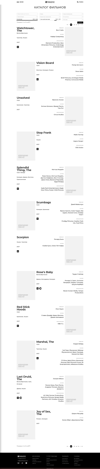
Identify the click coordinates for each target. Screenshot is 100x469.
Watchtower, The (25, 29)
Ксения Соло (72, 213)
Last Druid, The (24, 378)
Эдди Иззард (59, 182)
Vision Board (45, 63)
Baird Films (71, 360)
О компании (76, 456)
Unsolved (23, 97)
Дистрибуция (76, 458)
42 (44, 395)
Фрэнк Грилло (65, 211)
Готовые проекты (65, 463)
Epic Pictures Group (74, 362)
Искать (80, 22)
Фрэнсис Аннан (58, 100)
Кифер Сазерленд (57, 36)
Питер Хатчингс (77, 65)
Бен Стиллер (58, 178)
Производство (65, 456)
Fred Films (79, 223)
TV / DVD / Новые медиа (51, 456)
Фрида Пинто (58, 106)
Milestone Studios (77, 364)
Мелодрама (45, 279)
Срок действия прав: (50, 19)
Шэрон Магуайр (77, 413)
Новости (34, 463)
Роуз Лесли (59, 385)
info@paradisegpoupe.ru (23, 460)
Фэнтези (39, 70)
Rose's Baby (44, 272)
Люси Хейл (79, 71)
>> (82, 24)
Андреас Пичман (51, 387)
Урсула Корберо (77, 284)
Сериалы (48, 463)
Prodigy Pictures (67, 221)
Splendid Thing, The (24, 169)
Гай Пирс (65, 350)
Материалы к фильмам (36, 461)
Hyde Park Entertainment (50, 188)
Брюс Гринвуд (78, 352)
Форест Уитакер (77, 282)
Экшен (25, 37)
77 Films (64, 360)
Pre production (65, 458)
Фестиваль (76, 461)
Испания (19, 384)
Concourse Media (77, 80)
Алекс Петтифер (58, 246)
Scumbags (43, 202)
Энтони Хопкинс (47, 106)
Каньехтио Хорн (77, 354)
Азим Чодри (75, 211)
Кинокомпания (60, 40)
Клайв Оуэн (47, 246)
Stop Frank (43, 132)
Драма (25, 177)
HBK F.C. (61, 324)
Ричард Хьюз (59, 239)
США (37, 65)
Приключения (21, 179)
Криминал (20, 105)
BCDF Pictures (66, 78)
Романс (51, 70)
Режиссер (61, 27)
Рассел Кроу (49, 385)
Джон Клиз (45, 180)
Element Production (53, 43)
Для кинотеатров (36, 456)
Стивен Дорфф (46, 315)
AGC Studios (53, 399)
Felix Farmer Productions (54, 395)
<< (67, 24)
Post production (65, 461)
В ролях (62, 34)
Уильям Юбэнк (58, 378)
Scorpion (23, 237)
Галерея (75, 463)
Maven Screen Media (70, 291)
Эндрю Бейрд (78, 344)
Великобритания (22, 33)
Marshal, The (45, 341)
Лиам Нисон (46, 176)
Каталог (48, 461)
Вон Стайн (60, 30)
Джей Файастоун (77, 204)
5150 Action (79, 147)
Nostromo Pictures (47, 397)
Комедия (45, 70)
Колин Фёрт (66, 420)
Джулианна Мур (77, 420)
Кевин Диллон (58, 315)
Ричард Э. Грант (70, 280)
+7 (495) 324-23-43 (22, 458)
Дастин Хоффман (47, 178)
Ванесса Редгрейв (56, 180)
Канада (22, 172)
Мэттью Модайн (58, 169)
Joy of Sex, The (43, 413)
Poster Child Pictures (56, 190)
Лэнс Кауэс (60, 309)
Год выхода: (27, 19)
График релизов (35, 458)
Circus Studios (59, 114)
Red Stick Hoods (23, 308)
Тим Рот (61, 108)
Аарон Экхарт (78, 141)
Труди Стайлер (77, 274)
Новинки (48, 458)
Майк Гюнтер (78, 134)
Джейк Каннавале (57, 317)
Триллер (19, 37)
